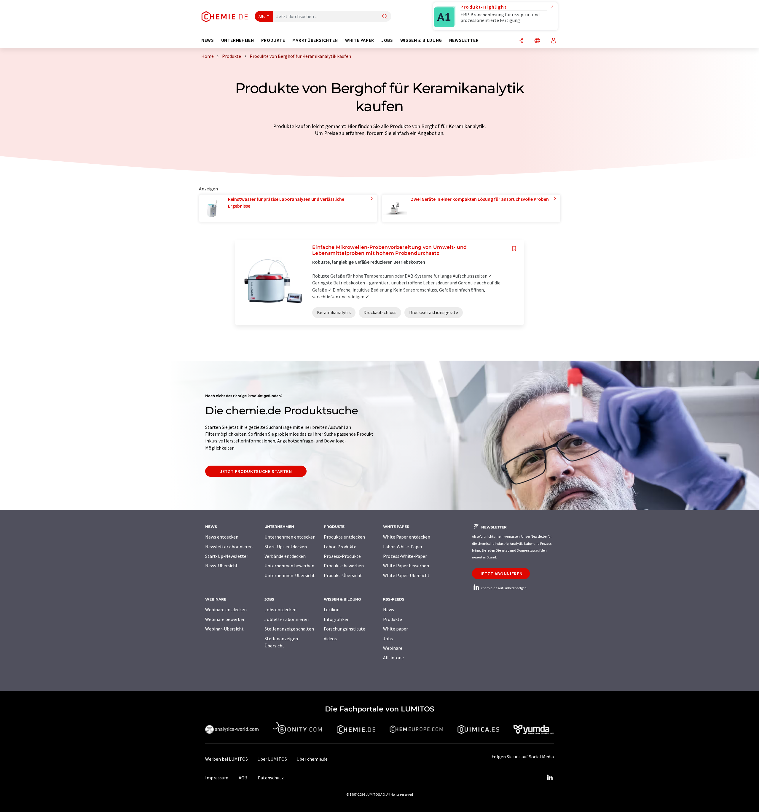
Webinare (392, 648)
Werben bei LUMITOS (226, 759)
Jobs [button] (387, 40)
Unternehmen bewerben (289, 566)
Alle (262, 16)
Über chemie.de (312, 759)
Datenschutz (271, 778)
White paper (395, 629)
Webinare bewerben (225, 619)
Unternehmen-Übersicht (289, 575)
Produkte (392, 619)
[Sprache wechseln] (537, 41)
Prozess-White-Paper (405, 556)
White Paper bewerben (406, 566)
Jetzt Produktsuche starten (256, 471)
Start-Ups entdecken (285, 547)
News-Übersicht (221, 566)
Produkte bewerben (344, 566)
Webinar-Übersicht (224, 629)
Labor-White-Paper (402, 547)
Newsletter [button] (464, 40)
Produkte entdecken (344, 537)
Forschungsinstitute (344, 629)
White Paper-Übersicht (406, 575)
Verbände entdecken (285, 556)
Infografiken (337, 619)
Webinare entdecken (226, 609)
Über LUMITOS (272, 759)
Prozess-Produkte (342, 556)
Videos (330, 638)
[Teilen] (521, 41)
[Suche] (385, 16)
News (388, 609)
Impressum (216, 778)
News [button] (207, 40)
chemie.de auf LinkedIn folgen (503, 588)
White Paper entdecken (406, 537)
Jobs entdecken (280, 609)
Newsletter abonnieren (229, 547)
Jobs (388, 638)
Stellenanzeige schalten (289, 629)
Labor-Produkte (340, 547)
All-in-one (393, 657)
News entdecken (221, 537)
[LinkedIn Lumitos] (550, 778)
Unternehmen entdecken (289, 537)
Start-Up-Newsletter (226, 556)
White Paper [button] (359, 40)
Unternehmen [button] (237, 40)
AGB (243, 778)
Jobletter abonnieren (286, 619)
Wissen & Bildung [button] (421, 40)
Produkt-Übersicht (343, 575)
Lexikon (331, 609)
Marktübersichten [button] (315, 40)
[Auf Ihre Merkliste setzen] (514, 248)
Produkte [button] (273, 40)
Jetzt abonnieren (500, 574)
